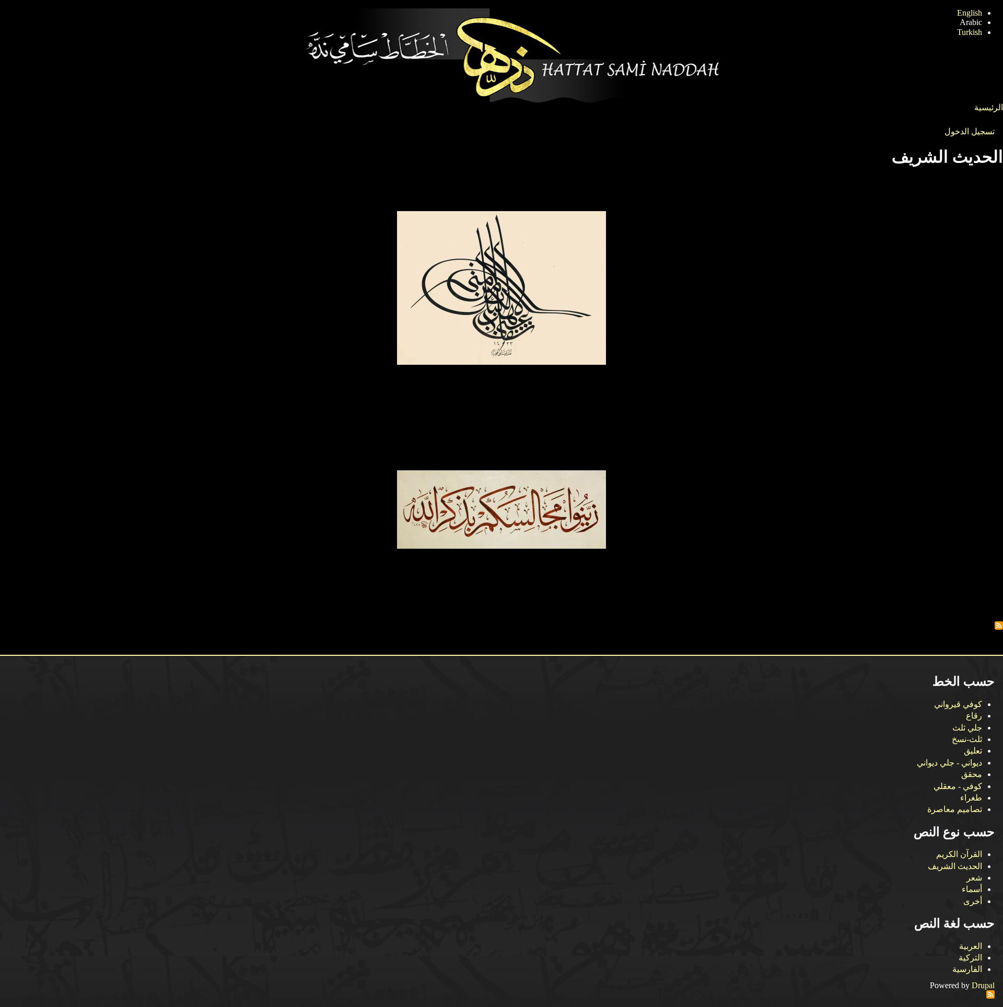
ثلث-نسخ (967, 739)
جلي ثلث (967, 727)
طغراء (971, 797)
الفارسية (967, 969)
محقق (971, 774)
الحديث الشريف (955, 866)
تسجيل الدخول (969, 131)
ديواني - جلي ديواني (949, 762)
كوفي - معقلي (958, 786)
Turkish (969, 32)
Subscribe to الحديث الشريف (999, 625)
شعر (974, 877)
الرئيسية (988, 107)
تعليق (973, 750)
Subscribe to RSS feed (990, 994)
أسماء (972, 889)
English (969, 12)
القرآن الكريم (959, 854)
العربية (970, 946)
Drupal (983, 985)
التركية (970, 957)
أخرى (972, 901)
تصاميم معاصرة (954, 809)
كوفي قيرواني (958, 704)
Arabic (971, 22)
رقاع (974, 715)
